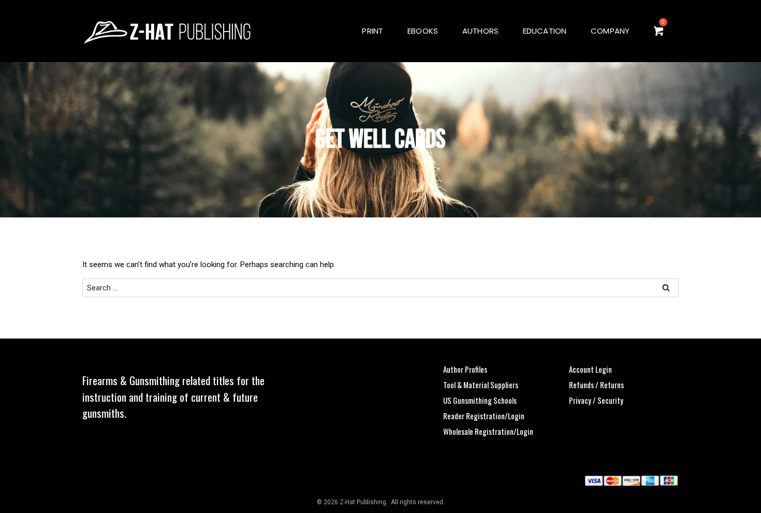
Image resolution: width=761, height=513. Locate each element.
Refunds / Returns (596, 384)
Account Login (590, 369)
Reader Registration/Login (483, 415)
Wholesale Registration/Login (488, 431)
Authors (480, 30)
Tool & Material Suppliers (480, 384)
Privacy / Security (596, 400)
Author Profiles (465, 369)
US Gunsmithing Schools (480, 400)
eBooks (422, 30)
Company (610, 30)
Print (372, 30)
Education (545, 30)
